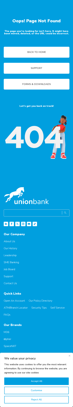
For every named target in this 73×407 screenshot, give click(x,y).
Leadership (10, 255)
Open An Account (14, 301)
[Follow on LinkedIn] (6, 224)
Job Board (9, 269)
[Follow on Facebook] (12, 224)
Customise (36, 390)
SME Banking (11, 262)
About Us (9, 241)
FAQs (7, 315)
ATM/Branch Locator (16, 308)
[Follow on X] (17, 224)
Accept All (36, 381)
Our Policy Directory (40, 301)
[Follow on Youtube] (29, 224)
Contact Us (10, 283)
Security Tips (39, 308)
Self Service (57, 308)
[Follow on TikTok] (35, 224)
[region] (36, 380)
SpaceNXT (10, 346)
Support (8, 276)
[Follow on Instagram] (23, 224)
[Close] (69, 356)
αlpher (7, 339)
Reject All (36, 399)
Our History (10, 248)
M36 (6, 332)
